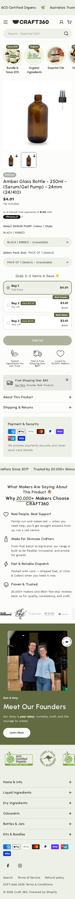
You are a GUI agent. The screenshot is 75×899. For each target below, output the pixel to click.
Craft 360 (20, 892)
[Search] (66, 33)
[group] (12, 59)
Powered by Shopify (43, 892)
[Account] (61, 22)
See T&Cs (20, 385)
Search (8, 877)
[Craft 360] (9, 614)
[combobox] (37, 33)
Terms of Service (29, 877)
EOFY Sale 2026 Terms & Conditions (27, 884)
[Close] (67, 380)
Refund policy (54, 877)
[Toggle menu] (5, 22)
